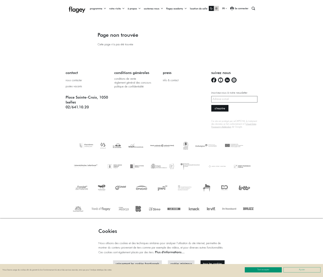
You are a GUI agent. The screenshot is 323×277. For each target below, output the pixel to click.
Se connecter (241, 8)
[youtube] (220, 80)
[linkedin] (227, 80)
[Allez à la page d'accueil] (77, 8)
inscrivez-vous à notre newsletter (229, 93)
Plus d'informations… (170, 252)
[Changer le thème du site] (214, 8)
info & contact (170, 80)
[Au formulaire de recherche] (253, 8)
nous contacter (74, 80)
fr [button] (223, 8)
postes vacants (74, 86)
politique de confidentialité (129, 86)
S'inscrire (220, 108)
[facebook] (213, 80)
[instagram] (234, 80)
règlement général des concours (132, 82)
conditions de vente (125, 79)
